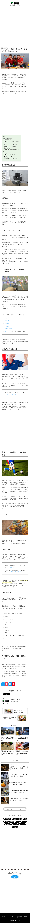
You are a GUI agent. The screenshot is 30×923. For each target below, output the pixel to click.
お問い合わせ (13, 916)
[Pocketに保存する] (6, 685)
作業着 (16, 827)
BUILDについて (5, 916)
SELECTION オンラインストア (13, 394)
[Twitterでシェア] (3, 685)
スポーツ (7, 694)
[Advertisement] (15, 26)
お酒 (6, 822)
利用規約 (20, 916)
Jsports (7, 323)
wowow (7, 320)
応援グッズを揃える (8, 148)
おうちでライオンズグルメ (14, 572)
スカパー (7, 318)
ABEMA (7, 326)
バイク (24, 822)
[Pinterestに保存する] (13, 685)
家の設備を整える (8, 138)
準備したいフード (10, 156)
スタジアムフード (10, 154)
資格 (20, 819)
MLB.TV (7, 331)
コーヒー (22, 824)
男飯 (15, 819)
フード (5, 153)
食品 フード (13, 567)
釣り (18, 822)
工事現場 (8, 819)
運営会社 (26, 916)
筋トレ (15, 824)
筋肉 (12, 822)
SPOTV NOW (8, 329)
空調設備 (8, 140)
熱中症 (8, 824)
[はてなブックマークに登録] (10, 685)
